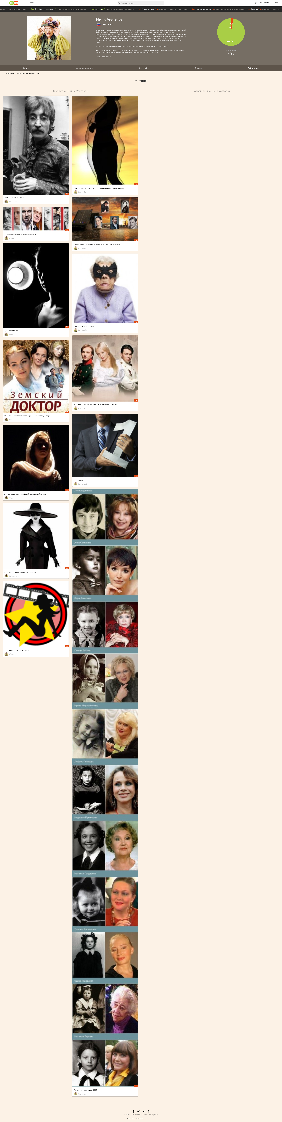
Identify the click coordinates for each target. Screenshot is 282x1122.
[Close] (187, 6)
